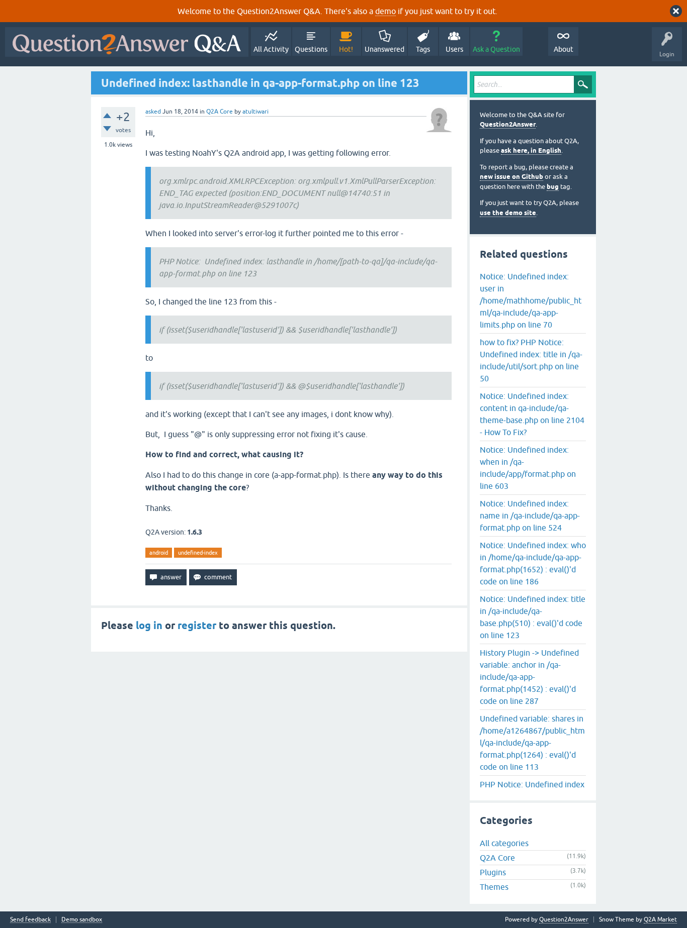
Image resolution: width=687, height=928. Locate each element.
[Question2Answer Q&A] (126, 42)
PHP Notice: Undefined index (532, 784)
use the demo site (508, 213)
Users (454, 49)
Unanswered (384, 49)
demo (385, 11)
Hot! (346, 49)
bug (553, 186)
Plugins (493, 872)
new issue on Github (511, 176)
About (563, 49)
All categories (504, 843)
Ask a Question (496, 49)
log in (149, 626)
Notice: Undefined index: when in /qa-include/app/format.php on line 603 (528, 467)
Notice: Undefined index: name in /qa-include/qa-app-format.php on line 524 (530, 515)
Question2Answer (508, 124)
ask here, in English (531, 150)
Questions (311, 49)
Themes (494, 886)
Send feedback (30, 919)
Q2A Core (219, 111)
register (197, 626)
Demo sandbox (81, 919)
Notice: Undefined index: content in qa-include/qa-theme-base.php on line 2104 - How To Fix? (532, 414)
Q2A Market (660, 919)
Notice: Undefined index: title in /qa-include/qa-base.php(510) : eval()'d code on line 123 (532, 617)
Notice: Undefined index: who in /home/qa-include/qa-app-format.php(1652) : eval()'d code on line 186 (533, 563)
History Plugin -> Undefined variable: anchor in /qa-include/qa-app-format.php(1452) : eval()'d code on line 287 (529, 676)
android (158, 553)
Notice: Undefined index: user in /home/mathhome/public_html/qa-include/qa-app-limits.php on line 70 (530, 300)
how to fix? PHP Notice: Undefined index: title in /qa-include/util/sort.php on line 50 (531, 360)
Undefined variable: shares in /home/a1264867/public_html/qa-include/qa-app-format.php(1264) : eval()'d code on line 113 (532, 742)
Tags (423, 49)
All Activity (271, 49)
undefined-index (198, 553)
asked (153, 111)
